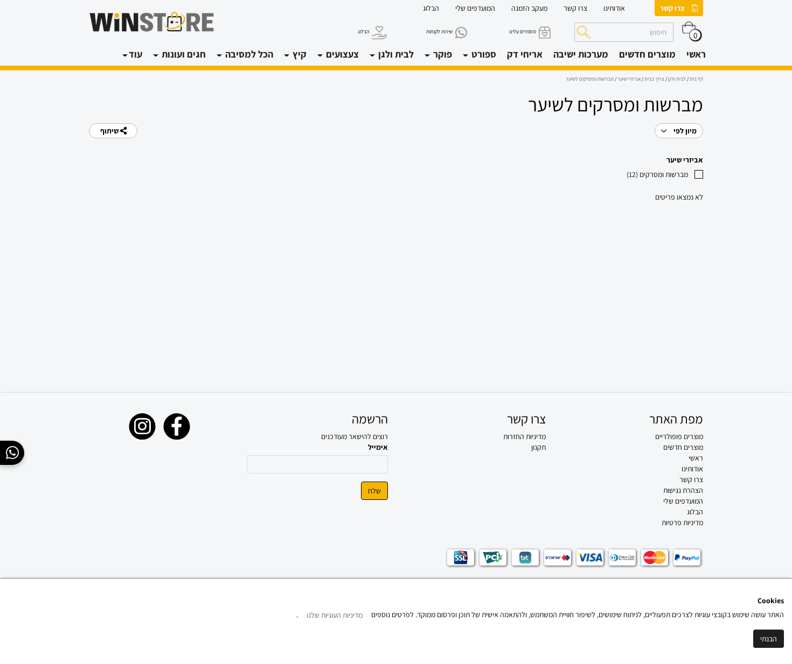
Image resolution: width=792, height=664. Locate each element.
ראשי (696, 54)
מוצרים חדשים (647, 54)
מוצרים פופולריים (679, 436)
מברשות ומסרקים (657, 174)
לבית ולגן (395, 54)
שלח (374, 491)
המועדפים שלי (475, 8)
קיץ (298, 54)
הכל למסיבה (248, 54)
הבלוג (431, 8)
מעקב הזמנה (529, 8)
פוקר (441, 54)
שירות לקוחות (439, 31)
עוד (135, 54)
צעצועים (341, 54)
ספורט (482, 54)
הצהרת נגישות (683, 490)
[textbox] (475, 436)
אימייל (378, 447)
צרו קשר (672, 8)
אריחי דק (525, 54)
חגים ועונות (182, 54)
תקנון (538, 447)
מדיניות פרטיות (682, 522)
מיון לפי (684, 131)
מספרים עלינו (522, 31)
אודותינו (614, 8)
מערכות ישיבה (580, 54)
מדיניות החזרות (524, 436)
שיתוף (110, 131)
